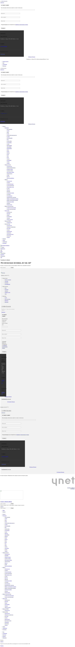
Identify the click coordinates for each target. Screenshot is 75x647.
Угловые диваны (10, 170)
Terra (8, 157)
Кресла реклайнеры (10, 178)
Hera (8, 139)
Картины (8, 213)
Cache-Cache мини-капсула (12, 135)
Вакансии (6, 300)
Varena (8, 158)
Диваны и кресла (8, 164)
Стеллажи (8, 194)
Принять (2, 645)
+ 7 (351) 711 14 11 (3, 1)
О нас (6, 297)
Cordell (8, 136)
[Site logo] (4, 245)
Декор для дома (10, 219)
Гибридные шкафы (10, 201)
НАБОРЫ (6, 555)
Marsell (7, 534)
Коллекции (7, 127)
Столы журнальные (10, 185)
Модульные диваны (10, 172)
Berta (8, 132)
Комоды (6, 577)
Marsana (9, 145)
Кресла (8, 176)
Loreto (8, 144)
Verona (9, 160)
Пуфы (8, 175)
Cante (8, 133)
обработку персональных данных (21, 24)
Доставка (6, 281)
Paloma (6, 539)
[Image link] (3, 272)
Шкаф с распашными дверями (12, 200)
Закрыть (1, 506)
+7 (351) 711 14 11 (3, 46)
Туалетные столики (10, 192)
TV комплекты (9, 195)
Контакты (6, 302)
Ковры (8, 215)
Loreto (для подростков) (11, 209)
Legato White (9, 141)
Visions (8, 163)
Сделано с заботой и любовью (6, 501)
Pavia (6, 540)
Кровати (8, 203)
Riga (8, 155)
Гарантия (6, 282)
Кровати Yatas (9, 204)
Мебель (6, 179)
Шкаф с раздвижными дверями (12, 198)
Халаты (8, 237)
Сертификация (7, 284)
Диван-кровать (9, 173)
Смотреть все (9, 166)
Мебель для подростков (9, 206)
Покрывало (9, 232)
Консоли (8, 191)
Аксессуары (7, 210)
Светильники (9, 216)
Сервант (8, 182)
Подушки (8, 228)
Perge (8, 154)
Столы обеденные (8, 571)
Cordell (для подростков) (11, 207)
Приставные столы (8, 574)
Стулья (8, 188)
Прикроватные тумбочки (11, 197)
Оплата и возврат (8, 279)
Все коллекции (9, 129)
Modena (9, 148)
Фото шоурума (7, 299)
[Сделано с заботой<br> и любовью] (63, 484)
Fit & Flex (9, 138)
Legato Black (9, 142)
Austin (8, 130)
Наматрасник (9, 231)
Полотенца (9, 235)
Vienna (8, 161)
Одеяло (8, 229)
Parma (8, 151)
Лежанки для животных (11, 226)
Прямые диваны (10, 169)
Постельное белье (10, 234)
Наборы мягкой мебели (11, 167)
